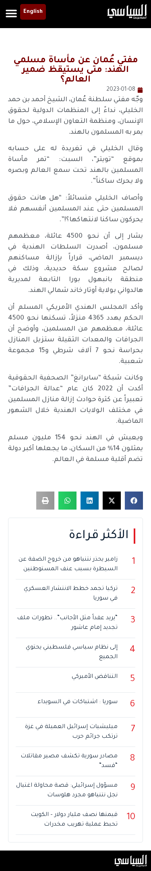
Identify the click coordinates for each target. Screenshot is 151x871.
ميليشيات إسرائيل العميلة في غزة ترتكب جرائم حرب (71, 732)
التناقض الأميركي (95, 677)
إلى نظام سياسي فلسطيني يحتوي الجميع (72, 653)
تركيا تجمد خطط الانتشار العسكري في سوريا (71, 594)
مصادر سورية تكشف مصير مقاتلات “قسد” (69, 761)
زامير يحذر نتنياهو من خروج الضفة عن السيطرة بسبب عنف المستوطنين (68, 565)
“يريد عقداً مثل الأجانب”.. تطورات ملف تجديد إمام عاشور (67, 623)
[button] (11, 13)
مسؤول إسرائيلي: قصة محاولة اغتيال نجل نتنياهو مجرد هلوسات (67, 791)
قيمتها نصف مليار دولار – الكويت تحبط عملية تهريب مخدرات (74, 820)
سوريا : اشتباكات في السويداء (77, 702)
